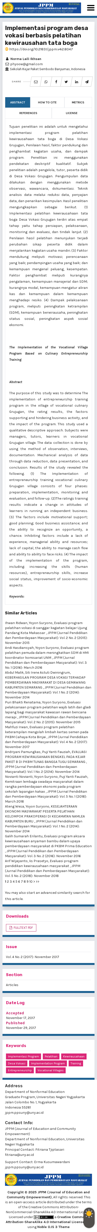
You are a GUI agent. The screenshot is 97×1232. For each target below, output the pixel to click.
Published (15, 1023)
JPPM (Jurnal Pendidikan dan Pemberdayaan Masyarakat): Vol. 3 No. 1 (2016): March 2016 (46, 663)
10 (31, 881)
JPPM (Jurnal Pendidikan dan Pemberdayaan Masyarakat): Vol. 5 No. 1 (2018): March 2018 (46, 796)
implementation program (48, 1063)
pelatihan (51, 1056)
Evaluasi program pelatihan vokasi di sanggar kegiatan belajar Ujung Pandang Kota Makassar (46, 628)
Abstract (17, 102)
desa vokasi (16, 1063)
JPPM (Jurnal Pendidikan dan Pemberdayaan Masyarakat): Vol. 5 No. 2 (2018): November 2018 (47, 871)
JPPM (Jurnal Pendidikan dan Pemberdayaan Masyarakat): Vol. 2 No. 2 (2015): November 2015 (46, 638)
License (72, 113)
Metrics (78, 102)
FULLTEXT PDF (23, 928)
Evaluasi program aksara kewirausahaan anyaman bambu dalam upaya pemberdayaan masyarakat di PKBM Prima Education (48, 841)
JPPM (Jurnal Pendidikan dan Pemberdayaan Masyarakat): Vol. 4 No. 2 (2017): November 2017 (46, 742)
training (76, 1063)
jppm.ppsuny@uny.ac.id (24, 1167)
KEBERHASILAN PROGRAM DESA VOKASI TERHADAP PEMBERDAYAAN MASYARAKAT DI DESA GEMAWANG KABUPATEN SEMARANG (45, 682)
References (28, 113)
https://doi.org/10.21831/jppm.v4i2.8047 (40, 49)
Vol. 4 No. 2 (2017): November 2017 (32, 957)
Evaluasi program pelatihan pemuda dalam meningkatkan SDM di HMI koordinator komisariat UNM (47, 653)
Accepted (15, 1013)
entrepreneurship (20, 1070)
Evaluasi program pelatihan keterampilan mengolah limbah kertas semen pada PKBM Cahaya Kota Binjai (46, 732)
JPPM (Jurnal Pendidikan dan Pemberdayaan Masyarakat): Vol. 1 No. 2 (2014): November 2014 (48, 692)
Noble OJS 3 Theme (53, 1227)
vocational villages (51, 1070)
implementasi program (23, 1056)
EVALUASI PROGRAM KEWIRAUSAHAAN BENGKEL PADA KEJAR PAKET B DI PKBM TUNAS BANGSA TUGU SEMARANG (46, 757)
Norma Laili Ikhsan (25, 59)
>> (37, 881)
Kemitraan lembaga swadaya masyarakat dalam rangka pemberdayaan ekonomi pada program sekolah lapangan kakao (44, 787)
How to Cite (47, 102)
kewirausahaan (74, 1056)
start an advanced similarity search (56, 893)
